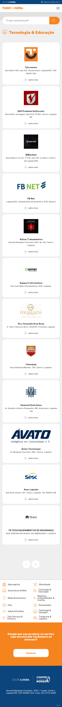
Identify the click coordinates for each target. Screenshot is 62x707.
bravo (58, 705)
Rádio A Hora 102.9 (52, 2)
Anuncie (31, 653)
